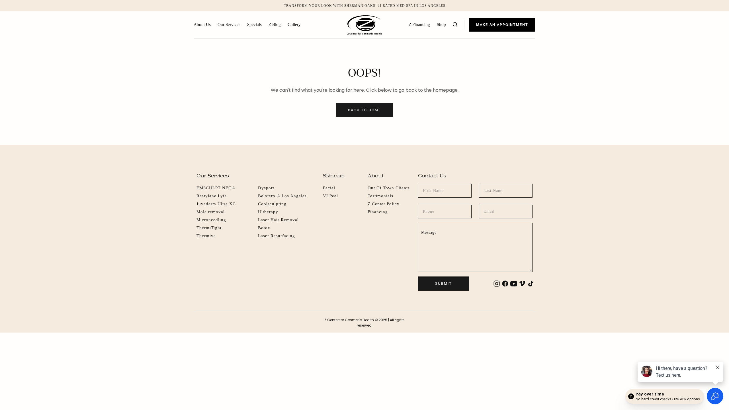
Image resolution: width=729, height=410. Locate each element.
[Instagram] (496, 283)
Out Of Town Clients (389, 188)
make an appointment (502, 24)
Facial (329, 188)
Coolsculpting (272, 204)
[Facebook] (505, 283)
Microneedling (211, 220)
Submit (443, 283)
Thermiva (206, 235)
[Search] (455, 24)
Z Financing (419, 24)
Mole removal (210, 212)
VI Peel (330, 196)
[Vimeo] (522, 283)
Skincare (334, 176)
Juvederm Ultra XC (216, 204)
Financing (378, 212)
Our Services (229, 24)
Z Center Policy (384, 204)
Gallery (294, 24)
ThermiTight (209, 228)
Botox (264, 228)
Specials (254, 24)
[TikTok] (531, 283)
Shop (441, 24)
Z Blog (275, 24)
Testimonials (380, 196)
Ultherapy (268, 212)
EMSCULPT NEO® (215, 188)
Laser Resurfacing (276, 235)
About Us (202, 24)
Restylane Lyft (211, 196)
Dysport (266, 188)
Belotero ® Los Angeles (282, 196)
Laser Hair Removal (278, 220)
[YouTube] (513, 283)
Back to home (364, 110)
